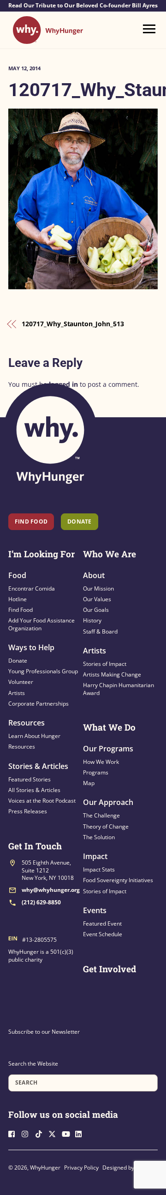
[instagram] (28, 1132)
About (94, 575)
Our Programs (108, 749)
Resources (26, 723)
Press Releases (27, 811)
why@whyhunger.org (51, 890)
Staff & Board (100, 631)
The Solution (99, 837)
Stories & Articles (38, 766)
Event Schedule (102, 934)
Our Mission (98, 588)
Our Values (97, 599)
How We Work (101, 762)
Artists (16, 693)
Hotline (17, 599)
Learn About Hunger (34, 736)
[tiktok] (41, 1132)
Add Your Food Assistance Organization (41, 624)
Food (17, 575)
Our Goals (96, 610)
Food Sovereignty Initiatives (118, 880)
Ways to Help (31, 647)
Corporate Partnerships (38, 703)
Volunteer (20, 682)
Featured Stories (29, 779)
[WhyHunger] (48, 39)
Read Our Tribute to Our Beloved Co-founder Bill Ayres (83, 5)
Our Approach (108, 802)
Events (95, 910)
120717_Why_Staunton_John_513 (73, 323)
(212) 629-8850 (41, 902)
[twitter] (54, 1132)
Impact (95, 856)
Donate (17, 661)
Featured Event (102, 923)
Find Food (31, 521)
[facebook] (14, 1132)
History (92, 620)
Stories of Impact (104, 664)
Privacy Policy (81, 1167)
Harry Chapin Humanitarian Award (118, 688)
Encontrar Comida (31, 588)
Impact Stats (99, 869)
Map (89, 783)
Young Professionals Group (43, 671)
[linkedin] (81, 1132)
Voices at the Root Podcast (42, 801)
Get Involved (109, 969)
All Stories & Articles (34, 790)
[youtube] (68, 1132)
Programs (95, 772)
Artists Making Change (112, 674)
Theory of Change (106, 826)
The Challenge (101, 815)
